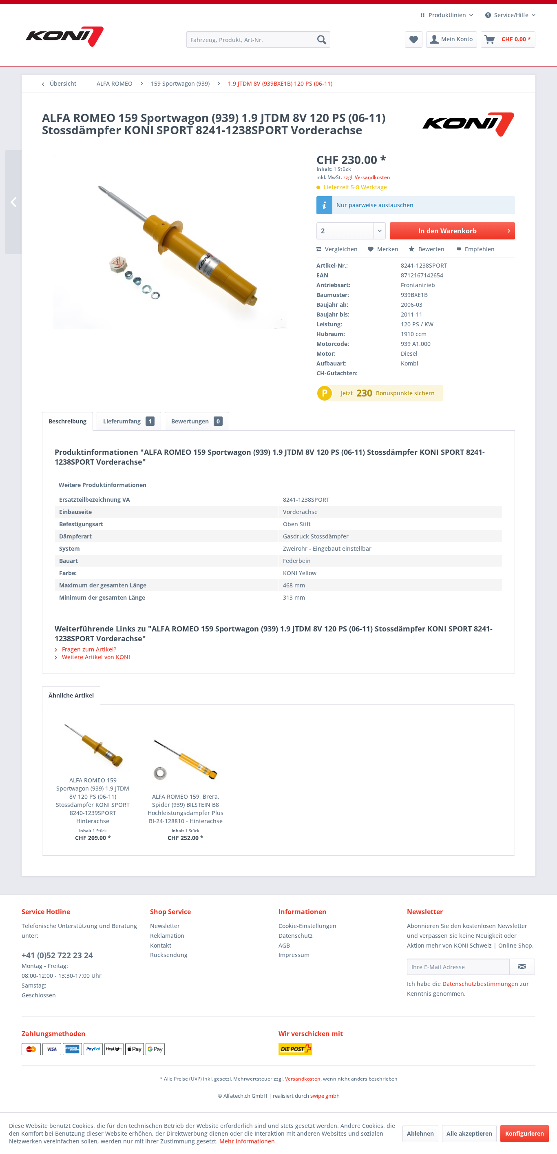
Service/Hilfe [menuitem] (511, 15)
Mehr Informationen (247, 1141)
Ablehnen (420, 1133)
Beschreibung (67, 421)
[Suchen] (321, 39)
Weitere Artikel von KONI (95, 657)
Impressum (293, 955)
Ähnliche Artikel (71, 695)
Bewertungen (195, 421)
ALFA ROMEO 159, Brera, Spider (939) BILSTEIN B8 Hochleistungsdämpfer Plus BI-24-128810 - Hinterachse (185, 809)
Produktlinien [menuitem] (447, 15)
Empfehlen (479, 249)
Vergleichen (340, 249)
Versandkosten (302, 1078)
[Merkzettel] (413, 39)
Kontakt (160, 945)
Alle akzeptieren (469, 1133)
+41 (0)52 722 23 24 (57, 955)
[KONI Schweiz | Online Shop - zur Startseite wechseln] (65, 37)
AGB (284, 945)
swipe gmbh (325, 1095)
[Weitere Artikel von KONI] (467, 125)
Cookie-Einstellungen (307, 926)
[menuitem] (258, 39)
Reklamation (167, 935)
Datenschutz (295, 935)
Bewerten (431, 249)
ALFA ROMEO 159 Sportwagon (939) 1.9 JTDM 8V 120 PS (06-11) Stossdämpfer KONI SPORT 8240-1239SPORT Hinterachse (93, 800)
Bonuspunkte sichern (405, 393)
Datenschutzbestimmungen (480, 984)
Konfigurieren (524, 1133)
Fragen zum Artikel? (88, 649)
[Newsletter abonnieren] (522, 967)
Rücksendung (169, 955)
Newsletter (165, 926)
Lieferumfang (127, 421)
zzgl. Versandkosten (366, 177)
